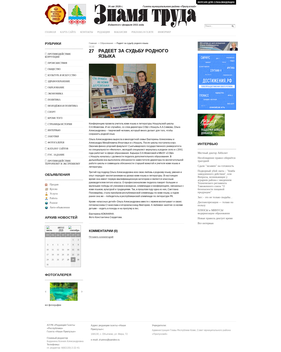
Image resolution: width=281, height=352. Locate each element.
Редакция (103, 32)
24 (48, 260)
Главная (50, 32)
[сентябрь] (73, 229)
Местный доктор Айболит (213, 153)
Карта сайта (68, 32)
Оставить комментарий (101, 237)
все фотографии (53, 305)
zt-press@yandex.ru (109, 339)
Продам (54, 184)
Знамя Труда (55, 14)
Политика (54, 99)
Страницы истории (60, 124)
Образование (56, 87)
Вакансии (120, 32)
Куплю (53, 189)
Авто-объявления (60, 207)
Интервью (54, 130)
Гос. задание (56, 154)
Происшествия (57, 63)
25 (53, 260)
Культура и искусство (62, 75)
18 (53, 255)
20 (63, 255)
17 (48, 255)
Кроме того (55, 118)
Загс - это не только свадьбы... (215, 197)
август (61, 227)
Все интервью (206, 223)
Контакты (86, 32)
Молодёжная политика (63, 106)
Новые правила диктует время (215, 218)
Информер (164, 32)
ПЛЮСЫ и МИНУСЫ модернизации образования (214, 212)
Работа (53, 198)
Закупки (53, 136)
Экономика (55, 93)
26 (58, 260)
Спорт (51, 112)
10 (48, 250)
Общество (54, 69)
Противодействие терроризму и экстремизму (62, 162)
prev (45, 292)
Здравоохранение (59, 81)
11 (53, 250)
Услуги (54, 193)
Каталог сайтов (58, 148)
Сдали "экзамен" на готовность (216, 166)
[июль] (49, 229)
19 (58, 255)
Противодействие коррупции (58, 55)
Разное (54, 202)
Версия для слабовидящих (216, 2)
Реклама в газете (142, 32)
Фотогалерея (56, 142)
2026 (61, 230)
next (82, 292)
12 (58, 250)
